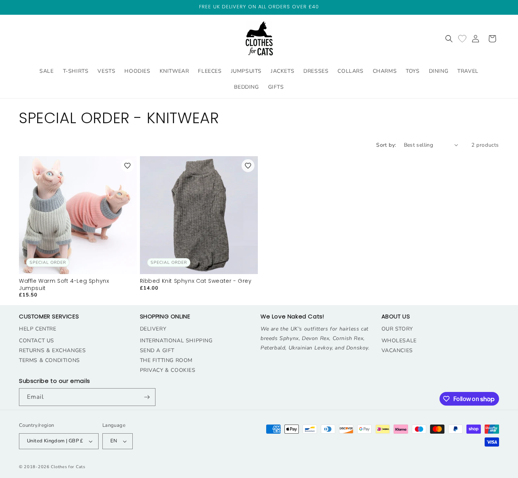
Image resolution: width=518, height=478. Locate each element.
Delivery (153, 328)
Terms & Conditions (49, 360)
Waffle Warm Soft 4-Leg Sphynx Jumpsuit (64, 284)
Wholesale (399, 340)
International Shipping (176, 340)
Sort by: (386, 145)
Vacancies (397, 350)
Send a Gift (157, 350)
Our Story (397, 328)
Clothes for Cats (68, 467)
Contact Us (36, 340)
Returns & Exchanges (52, 350)
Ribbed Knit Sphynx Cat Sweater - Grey (196, 280)
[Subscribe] (146, 397)
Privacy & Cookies (168, 370)
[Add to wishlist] (127, 165)
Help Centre (38, 328)
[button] (449, 38)
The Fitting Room (166, 360)
